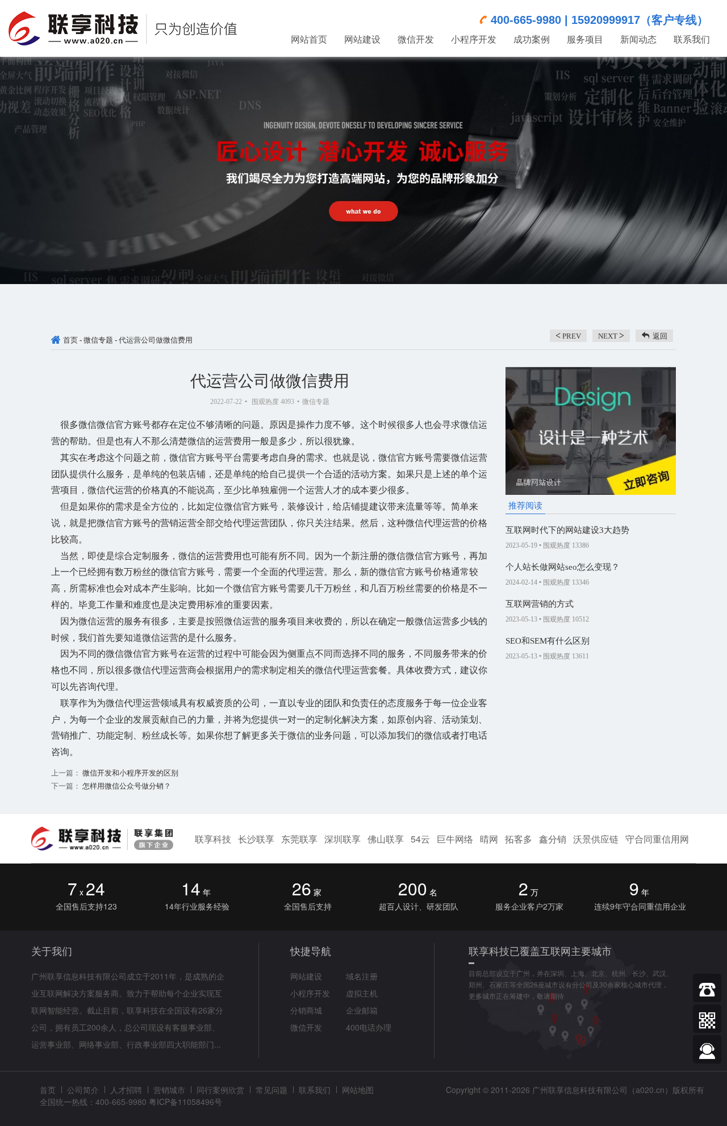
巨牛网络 (455, 838)
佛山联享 (385, 838)
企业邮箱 (362, 1010)
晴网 (489, 838)
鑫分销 (552, 838)
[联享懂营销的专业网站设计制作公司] (123, 22)
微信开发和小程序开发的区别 (129, 773)
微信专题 (98, 340)
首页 (70, 340)
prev (568, 335)
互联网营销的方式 (539, 603)
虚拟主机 (362, 993)
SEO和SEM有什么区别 (547, 640)
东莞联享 (299, 838)
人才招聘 (126, 1089)
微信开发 (306, 1027)
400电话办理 (368, 1027)
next (611, 335)
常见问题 (271, 1089)
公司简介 (83, 1089)
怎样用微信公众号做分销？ (126, 786)
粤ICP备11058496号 (185, 1101)
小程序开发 (310, 993)
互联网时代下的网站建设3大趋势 (567, 530)
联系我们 (315, 1089)
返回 (660, 336)
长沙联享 (256, 838)
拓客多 (518, 838)
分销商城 (306, 1010)
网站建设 (306, 976)
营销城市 (169, 1089)
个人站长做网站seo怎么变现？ (562, 567)
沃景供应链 (596, 838)
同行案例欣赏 (220, 1089)
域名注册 (362, 976)
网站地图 (358, 1089)
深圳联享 (342, 838)
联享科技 (213, 838)
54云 (420, 838)
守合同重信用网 (657, 838)
